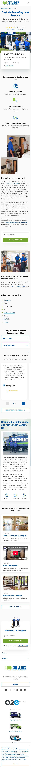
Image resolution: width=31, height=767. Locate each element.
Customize (15, 764)
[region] (15, 755)
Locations (4, 8)
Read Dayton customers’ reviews (15, 29)
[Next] (23, 403)
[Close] (29, 745)
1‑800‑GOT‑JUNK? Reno (13, 183)
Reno (10, 8)
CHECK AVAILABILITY (15, 641)
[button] (28, 3)
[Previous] (7, 403)
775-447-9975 (9, 65)
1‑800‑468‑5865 (23, 646)
